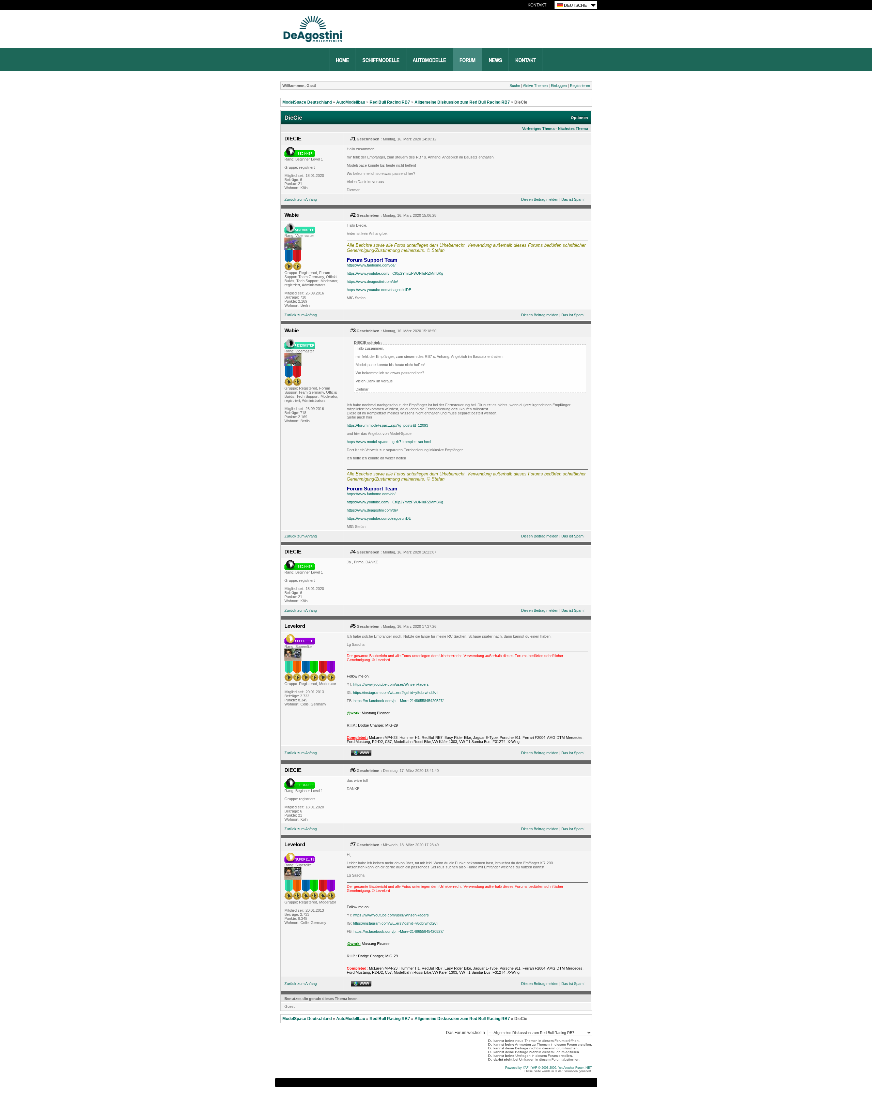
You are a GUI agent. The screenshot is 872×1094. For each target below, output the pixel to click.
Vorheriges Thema (538, 128)
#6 (353, 770)
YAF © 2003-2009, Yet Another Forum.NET (561, 1067)
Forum (468, 60)
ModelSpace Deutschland (307, 102)
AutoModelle (429, 60)
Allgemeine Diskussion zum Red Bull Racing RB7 (462, 102)
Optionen (579, 118)
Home (342, 60)
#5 (353, 626)
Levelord (294, 626)
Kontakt (537, 5)
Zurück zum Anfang (300, 199)
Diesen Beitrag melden (539, 199)
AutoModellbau (350, 102)
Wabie (291, 215)
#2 (353, 215)
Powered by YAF (517, 1067)
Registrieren (580, 85)
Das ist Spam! (573, 199)
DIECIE (292, 138)
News (495, 60)
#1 (353, 138)
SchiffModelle (381, 60)
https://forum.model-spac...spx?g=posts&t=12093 (387, 425)
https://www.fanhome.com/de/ (371, 265)
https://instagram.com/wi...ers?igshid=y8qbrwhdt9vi (395, 692)
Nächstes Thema (573, 128)
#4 (353, 551)
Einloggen (559, 85)
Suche (515, 85)
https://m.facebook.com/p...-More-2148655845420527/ (398, 701)
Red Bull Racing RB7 (390, 102)
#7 (353, 844)
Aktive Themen (535, 85)
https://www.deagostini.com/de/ (372, 281)
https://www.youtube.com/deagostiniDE (379, 290)
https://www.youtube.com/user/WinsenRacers (391, 684)
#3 (353, 330)
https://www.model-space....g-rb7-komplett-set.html (389, 442)
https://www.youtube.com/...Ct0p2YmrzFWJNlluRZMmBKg (395, 273)
